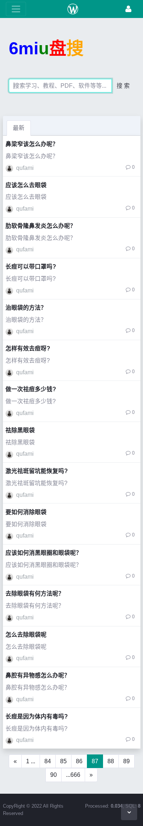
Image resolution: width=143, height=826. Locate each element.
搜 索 (123, 86)
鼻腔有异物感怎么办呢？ (38, 675)
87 (95, 761)
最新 (19, 128)
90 (53, 775)
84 (47, 761)
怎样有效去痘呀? (28, 348)
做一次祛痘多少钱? (31, 389)
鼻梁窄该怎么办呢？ (32, 144)
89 (126, 761)
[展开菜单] (16, 9)
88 (110, 761)
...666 (73, 775)
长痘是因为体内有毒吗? (37, 716)
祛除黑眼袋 (20, 430)
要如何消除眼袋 (26, 512)
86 (79, 761)
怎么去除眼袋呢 (26, 635)
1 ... (30, 761)
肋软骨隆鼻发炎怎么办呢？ (41, 226)
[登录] (128, 9)
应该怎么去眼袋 (26, 185)
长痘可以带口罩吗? (31, 266)
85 (63, 761)
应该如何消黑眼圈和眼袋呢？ (44, 553)
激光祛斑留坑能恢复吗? (37, 471)
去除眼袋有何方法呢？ (35, 593)
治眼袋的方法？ (26, 308)
